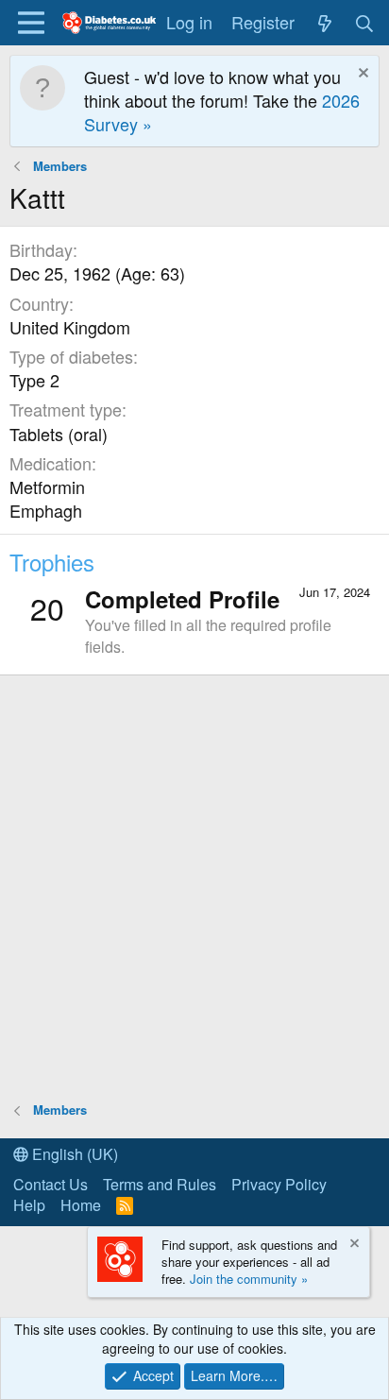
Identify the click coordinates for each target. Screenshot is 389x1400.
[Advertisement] (194, 887)
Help (29, 1205)
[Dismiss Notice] (361, 75)
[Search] (365, 22)
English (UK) (73, 1154)
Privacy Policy (279, 1184)
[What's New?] (324, 22)
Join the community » (249, 1279)
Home (80, 1205)
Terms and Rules (159, 1184)
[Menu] (31, 22)
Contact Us (50, 1184)
